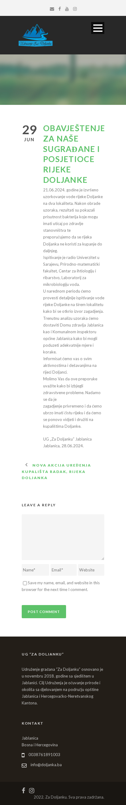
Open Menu (97, 28)
